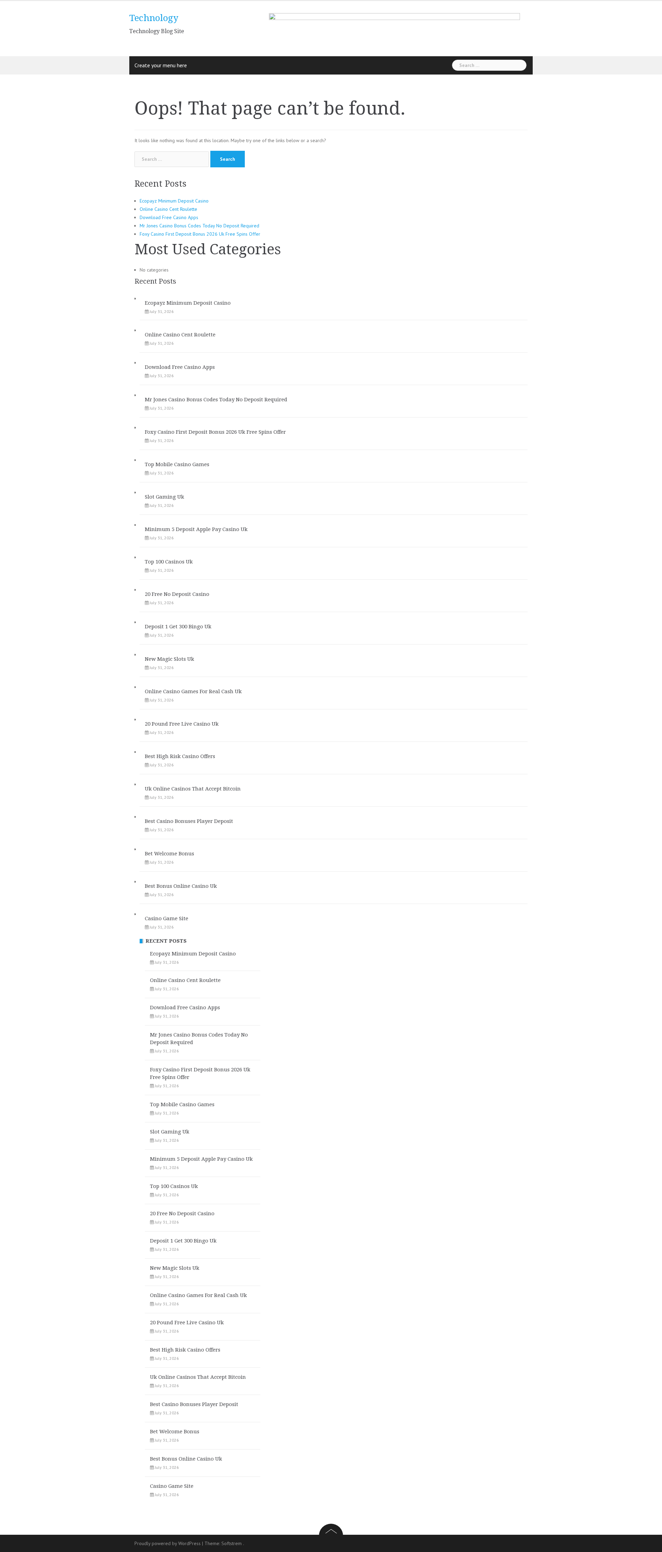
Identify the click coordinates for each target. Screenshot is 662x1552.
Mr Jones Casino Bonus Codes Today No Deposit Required (199, 226)
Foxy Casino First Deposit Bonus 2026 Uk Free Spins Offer (200, 234)
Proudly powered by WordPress (167, 1543)
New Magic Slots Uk (169, 659)
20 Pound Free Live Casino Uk (182, 724)
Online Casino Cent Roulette (168, 209)
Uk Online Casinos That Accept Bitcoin (193, 789)
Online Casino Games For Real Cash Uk (193, 691)
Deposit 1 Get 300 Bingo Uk (178, 626)
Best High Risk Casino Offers (180, 756)
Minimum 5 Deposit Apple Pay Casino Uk (196, 529)
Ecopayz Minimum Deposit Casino (174, 201)
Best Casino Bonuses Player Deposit (189, 821)
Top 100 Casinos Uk (169, 562)
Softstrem (231, 1543)
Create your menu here (160, 65)
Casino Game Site (166, 918)
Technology (153, 18)
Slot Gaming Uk (164, 497)
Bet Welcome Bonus (169, 854)
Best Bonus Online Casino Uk (181, 886)
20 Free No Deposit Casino (177, 594)
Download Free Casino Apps (169, 217)
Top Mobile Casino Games (177, 464)
